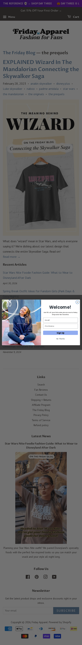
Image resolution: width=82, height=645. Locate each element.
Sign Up (60, 333)
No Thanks (60, 339)
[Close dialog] (77, 302)
